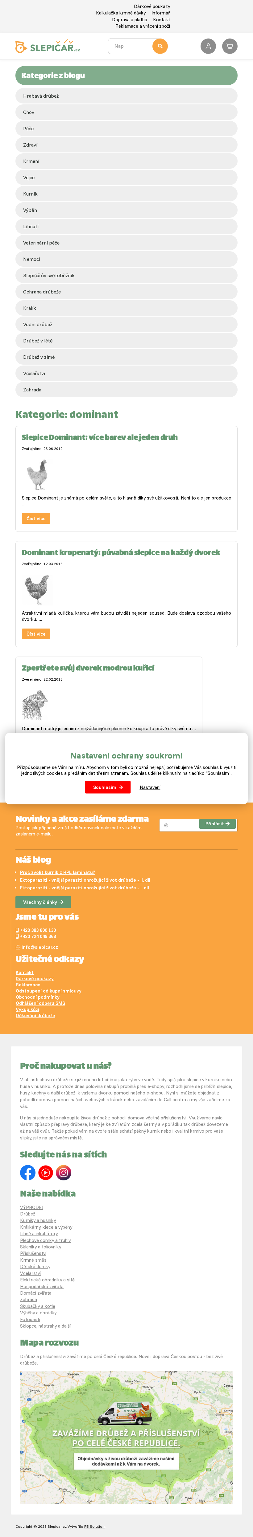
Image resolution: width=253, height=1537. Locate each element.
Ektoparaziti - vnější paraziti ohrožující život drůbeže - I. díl (84, 888)
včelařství (34, 373)
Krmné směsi (34, 1260)
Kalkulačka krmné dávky (121, 13)
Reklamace (28, 985)
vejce (29, 177)
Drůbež (27, 1214)
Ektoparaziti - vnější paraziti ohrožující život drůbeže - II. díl (85, 880)
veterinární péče (41, 243)
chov (28, 112)
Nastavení (150, 787)
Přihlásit (214, 824)
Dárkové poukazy (152, 6)
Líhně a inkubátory (39, 1233)
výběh (30, 210)
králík (29, 308)
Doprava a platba (129, 19)
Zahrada (32, 389)
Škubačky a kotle (37, 1306)
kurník (30, 194)
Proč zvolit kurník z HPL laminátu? (57, 872)
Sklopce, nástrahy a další (45, 1326)
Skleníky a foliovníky (40, 1247)
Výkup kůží (27, 1009)
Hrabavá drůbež (41, 96)
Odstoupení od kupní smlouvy (48, 991)
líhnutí (31, 226)
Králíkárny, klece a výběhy (46, 1227)
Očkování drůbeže (35, 1015)
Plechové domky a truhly (45, 1240)
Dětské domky (35, 1266)
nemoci (31, 259)
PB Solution (94, 1526)
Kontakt (161, 19)
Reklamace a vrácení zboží (142, 26)
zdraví (30, 145)
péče (28, 128)
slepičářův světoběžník (49, 275)
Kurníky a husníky (38, 1220)
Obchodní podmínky (38, 997)
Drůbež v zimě (39, 357)
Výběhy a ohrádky (38, 1313)
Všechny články (40, 902)
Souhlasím (104, 787)
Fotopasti (30, 1319)
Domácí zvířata (36, 1293)
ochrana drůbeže (42, 292)
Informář (160, 13)
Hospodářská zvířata (42, 1286)
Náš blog (33, 860)
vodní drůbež (37, 324)
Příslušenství (33, 1253)
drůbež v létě (38, 341)
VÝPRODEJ (31, 1207)
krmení (31, 161)
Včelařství (30, 1273)
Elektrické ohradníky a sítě (47, 1280)
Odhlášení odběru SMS (40, 1003)
